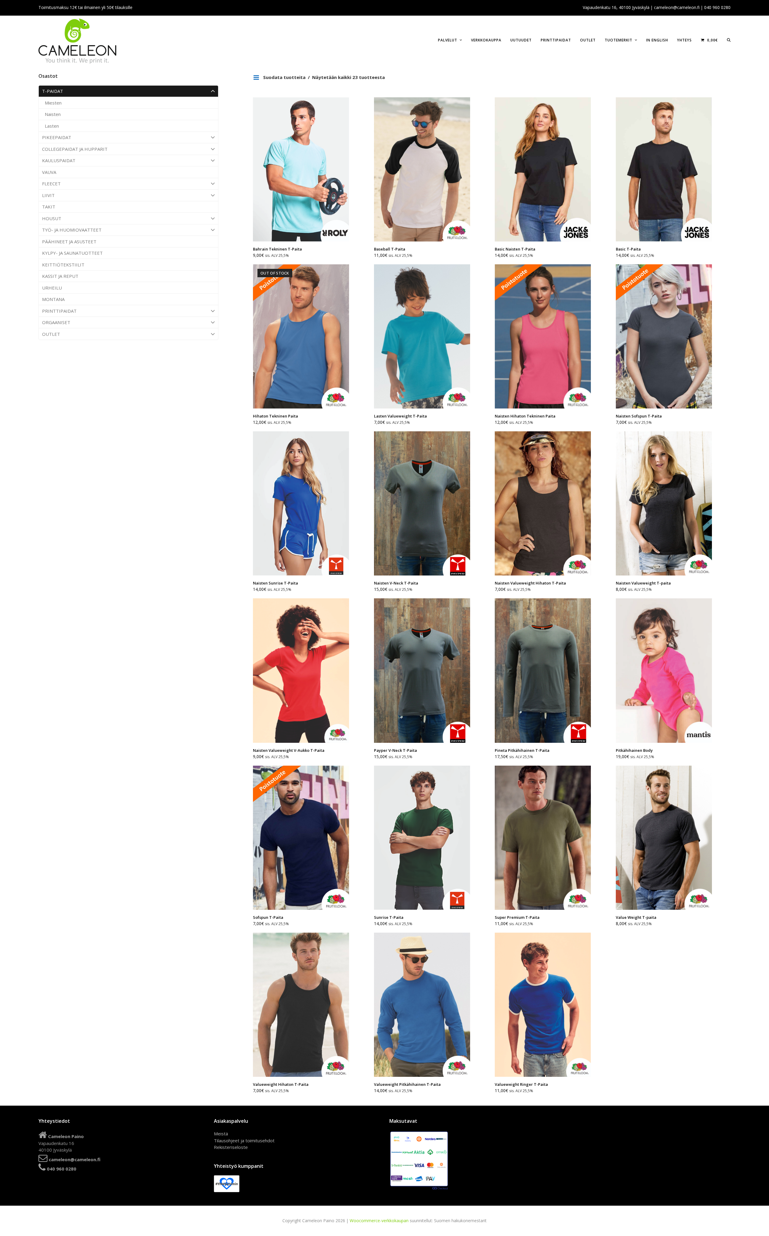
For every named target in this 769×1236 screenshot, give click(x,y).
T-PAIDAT (52, 91)
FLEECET (51, 184)
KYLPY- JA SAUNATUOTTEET (72, 253)
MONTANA (53, 299)
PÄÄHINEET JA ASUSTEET (69, 241)
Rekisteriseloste (231, 1147)
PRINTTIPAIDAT (59, 311)
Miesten (53, 103)
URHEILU (52, 288)
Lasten (52, 126)
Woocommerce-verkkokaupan (379, 1220)
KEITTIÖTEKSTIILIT (63, 265)
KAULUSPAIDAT (58, 160)
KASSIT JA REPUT (60, 276)
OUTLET (51, 334)
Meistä (221, 1134)
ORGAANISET (56, 322)
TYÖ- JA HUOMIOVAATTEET (72, 230)
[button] (728, 39)
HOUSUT (51, 218)
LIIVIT (48, 195)
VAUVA (49, 172)
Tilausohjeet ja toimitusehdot (244, 1140)
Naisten (53, 114)
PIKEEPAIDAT (56, 137)
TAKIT (48, 207)
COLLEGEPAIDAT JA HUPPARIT (75, 149)
